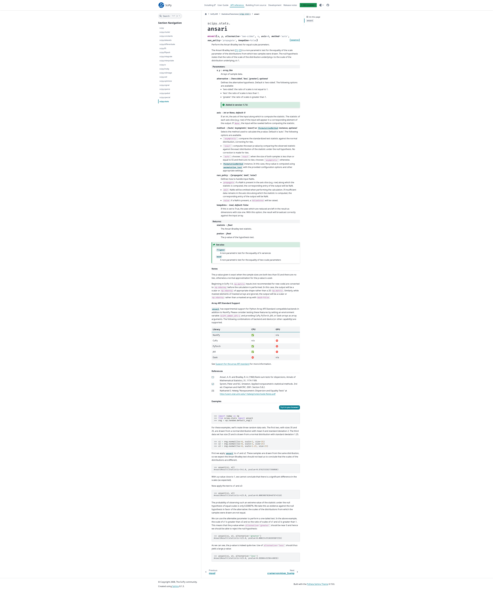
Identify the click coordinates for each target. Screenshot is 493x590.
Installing (208, 5)
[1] (236, 50)
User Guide (222, 5)
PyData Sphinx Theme (317, 584)
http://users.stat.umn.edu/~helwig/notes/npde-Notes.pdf (248, 394)
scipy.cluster (164, 32)
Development (274, 5)
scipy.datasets (165, 40)
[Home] (206, 14)
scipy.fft (162, 48)
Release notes (290, 5)
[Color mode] (321, 5)
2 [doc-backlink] (212, 383)
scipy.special (164, 97)
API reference (237, 5)
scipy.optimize (165, 81)
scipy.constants (166, 36)
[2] (240, 50)
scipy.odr (163, 77)
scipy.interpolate (166, 60)
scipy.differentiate (167, 44)
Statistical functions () (236, 14)
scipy (161, 28)
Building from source (256, 5)
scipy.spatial (164, 93)
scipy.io (162, 64)
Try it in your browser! (289, 407)
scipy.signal (164, 85)
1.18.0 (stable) (307, 5)
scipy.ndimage (165, 73)
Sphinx (175, 586)
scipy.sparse (164, 89)
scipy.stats (164, 101)
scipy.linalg (164, 68)
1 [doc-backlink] (212, 377)
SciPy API (214, 14)
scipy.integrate (165, 56)
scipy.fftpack (164, 52)
